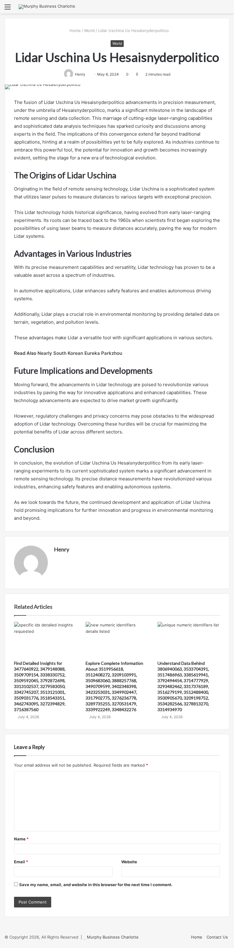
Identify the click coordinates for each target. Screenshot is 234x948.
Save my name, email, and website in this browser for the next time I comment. (95, 884)
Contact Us (217, 937)
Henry (61, 549)
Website (129, 861)
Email (21, 861)
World (89, 30)
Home (74, 30)
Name (21, 838)
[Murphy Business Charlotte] (47, 6)
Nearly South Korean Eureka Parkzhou (79, 353)
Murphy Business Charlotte (113, 937)
